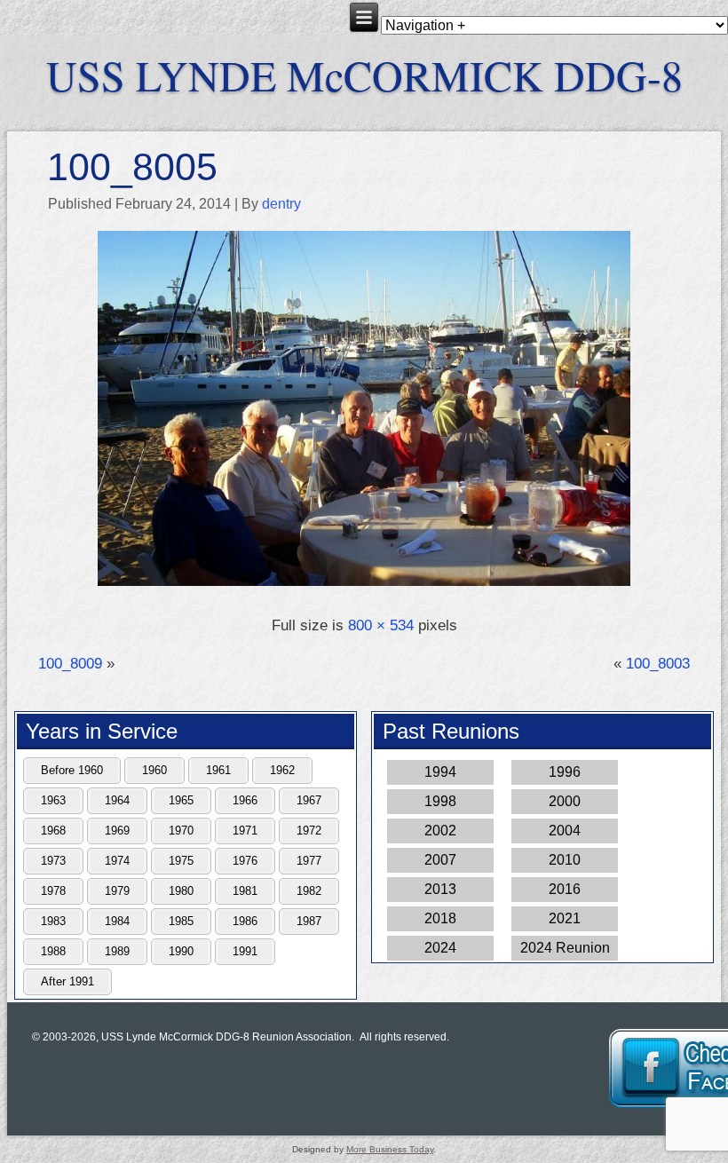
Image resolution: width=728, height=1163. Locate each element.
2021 (565, 918)
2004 (565, 830)
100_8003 (658, 663)
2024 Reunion (565, 947)
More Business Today (389, 1149)
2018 (440, 918)
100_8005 (132, 167)
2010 (565, 859)
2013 (440, 889)
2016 (565, 889)
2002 (440, 830)
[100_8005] (364, 587)
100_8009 (70, 663)
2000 (565, 801)
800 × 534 (381, 625)
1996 (565, 771)
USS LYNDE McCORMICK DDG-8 (364, 74)
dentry (281, 203)
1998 (440, 801)
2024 (440, 947)
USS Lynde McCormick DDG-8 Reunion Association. (227, 1037)
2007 (440, 859)
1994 (440, 771)
